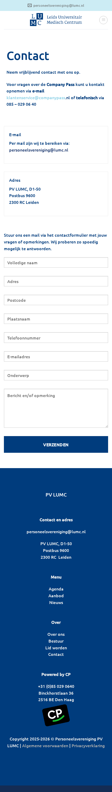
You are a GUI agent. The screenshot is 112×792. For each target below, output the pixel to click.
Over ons (56, 634)
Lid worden (56, 647)
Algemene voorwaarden (45, 745)
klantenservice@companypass (36, 97)
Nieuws (56, 602)
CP (68, 674)
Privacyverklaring (88, 745)
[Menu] (103, 20)
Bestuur (56, 641)
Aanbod (56, 595)
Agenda (56, 589)
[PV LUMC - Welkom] (56, 20)
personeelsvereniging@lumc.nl (38, 150)
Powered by (52, 674)
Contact (56, 654)
